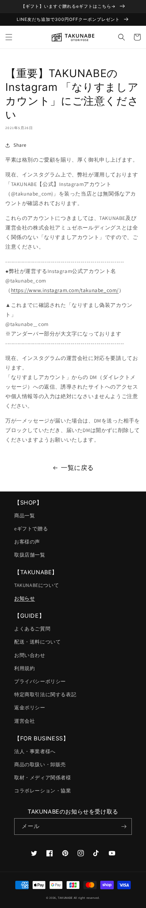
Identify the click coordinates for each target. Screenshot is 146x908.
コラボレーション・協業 (42, 790)
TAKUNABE (65, 898)
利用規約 (24, 668)
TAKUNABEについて (36, 585)
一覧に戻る (77, 468)
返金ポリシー (29, 707)
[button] (9, 37)
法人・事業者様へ (35, 751)
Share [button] (20, 145)
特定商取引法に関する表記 (45, 694)
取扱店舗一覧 (29, 555)
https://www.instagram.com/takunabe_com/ (65, 290)
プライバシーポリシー (40, 681)
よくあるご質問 (32, 628)
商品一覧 (24, 515)
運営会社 (24, 721)
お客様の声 (27, 542)
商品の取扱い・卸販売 (40, 764)
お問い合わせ (29, 655)
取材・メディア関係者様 (42, 777)
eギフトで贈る (31, 528)
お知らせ (24, 598)
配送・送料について (37, 642)
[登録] (123, 826)
